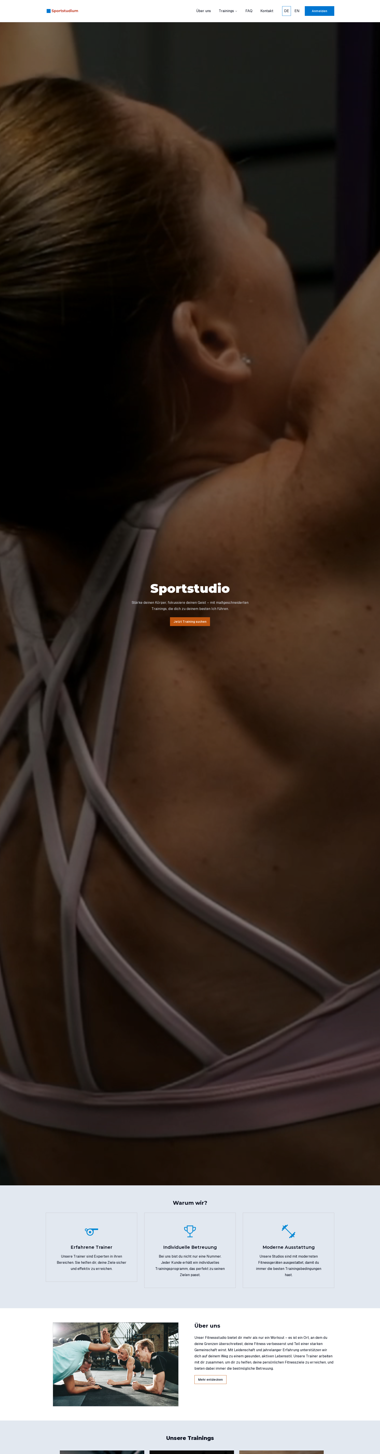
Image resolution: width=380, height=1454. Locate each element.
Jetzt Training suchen (190, 621)
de (286, 11)
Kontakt (266, 11)
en (297, 11)
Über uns (203, 11)
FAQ (248, 11)
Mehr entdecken (210, 1379)
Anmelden (319, 11)
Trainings (226, 11)
